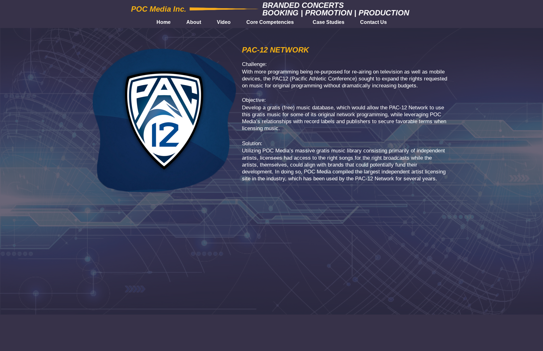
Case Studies (328, 22)
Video (224, 22)
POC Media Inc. (158, 9)
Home (163, 22)
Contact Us (373, 22)
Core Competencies (270, 22)
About (193, 22)
